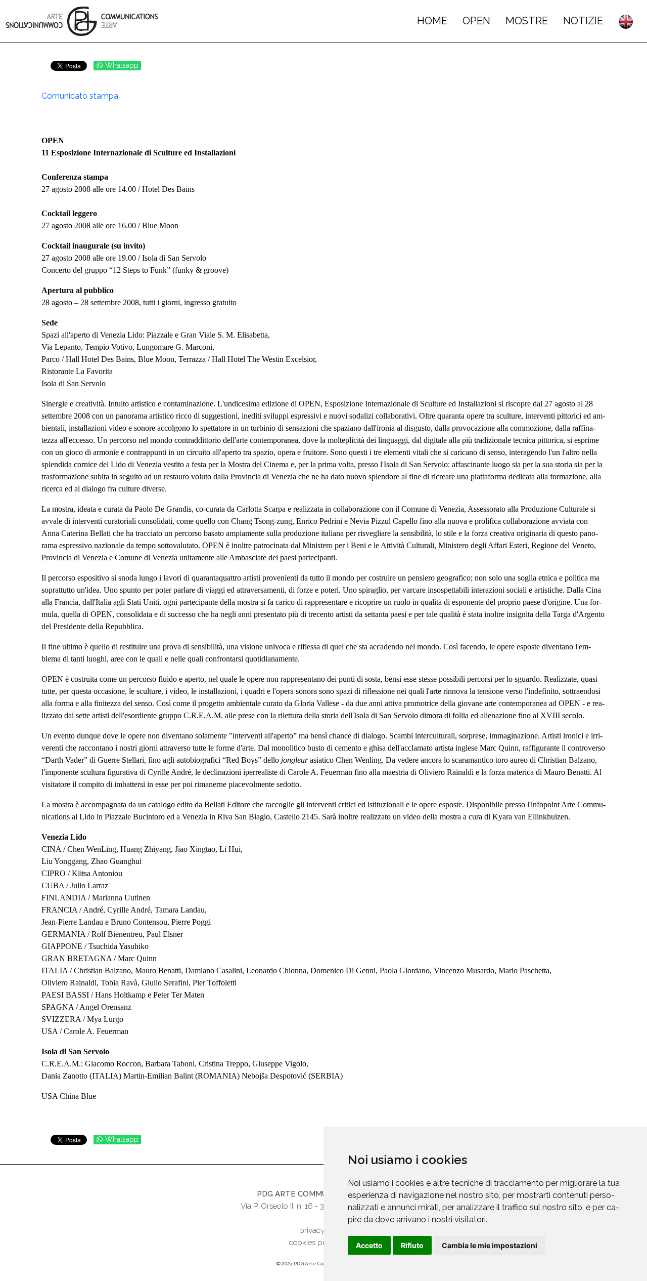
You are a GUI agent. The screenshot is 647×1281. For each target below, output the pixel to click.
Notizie (583, 21)
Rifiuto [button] (412, 1245)
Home (432, 21)
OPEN (476, 21)
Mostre (526, 21)
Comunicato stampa (79, 96)
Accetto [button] (369, 1245)
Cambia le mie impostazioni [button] (489, 1245)
